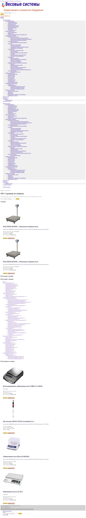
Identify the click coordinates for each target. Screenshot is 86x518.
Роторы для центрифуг (15, 60)
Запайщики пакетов (12, 85)
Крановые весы (11, 75)
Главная (2, 190)
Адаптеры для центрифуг (16, 61)
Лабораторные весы (12, 22)
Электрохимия (11, 49)
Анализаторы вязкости (13, 41)
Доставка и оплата (7, 101)
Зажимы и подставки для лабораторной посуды (21, 69)
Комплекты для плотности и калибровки (17, 94)
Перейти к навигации (5, 1)
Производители (9, 100)
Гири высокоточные (12, 32)
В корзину (5, 238)
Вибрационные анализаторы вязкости (19, 42)
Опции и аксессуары (10, 90)
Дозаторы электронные (16, 45)
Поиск (2, 14)
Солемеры (13, 53)
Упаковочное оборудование (11, 83)
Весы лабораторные (10, 21)
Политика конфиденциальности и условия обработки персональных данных (17, 509)
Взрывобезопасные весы (13, 25)
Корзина (5, 514)
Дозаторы (10, 43)
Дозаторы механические (16, 44)
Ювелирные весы (12, 24)
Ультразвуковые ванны (15, 71)
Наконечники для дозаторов (17, 48)
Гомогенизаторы (14, 66)
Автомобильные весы (12, 74)
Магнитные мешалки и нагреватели (18, 67)
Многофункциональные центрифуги (18, 59)
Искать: (2, 12)
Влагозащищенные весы (13, 26)
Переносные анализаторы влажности (19, 40)
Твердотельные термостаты (16, 68)
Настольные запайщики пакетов (17, 88)
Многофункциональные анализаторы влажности (21, 39)
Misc (4, 281)
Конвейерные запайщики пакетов (18, 86)
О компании (5, 99)
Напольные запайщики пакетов (17, 87)
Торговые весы (11, 77)
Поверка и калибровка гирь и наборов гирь (17, 34)
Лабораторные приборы (11, 35)
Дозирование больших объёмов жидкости (20, 47)
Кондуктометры (14, 51)
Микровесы (10, 28)
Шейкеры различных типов (16, 65)
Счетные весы (11, 78)
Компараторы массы (12, 27)
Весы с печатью (11, 76)
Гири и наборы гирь (10, 31)
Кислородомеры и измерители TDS (18, 54)
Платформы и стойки (12, 95)
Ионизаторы (10, 93)
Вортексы (13, 64)
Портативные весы (12, 30)
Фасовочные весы (12, 79)
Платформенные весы (13, 82)
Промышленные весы (10, 73)
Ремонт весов (6, 96)
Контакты (5, 97)
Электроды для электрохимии (17, 56)
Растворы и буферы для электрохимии (19, 52)
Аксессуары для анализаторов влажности (19, 38)
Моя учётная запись (7, 511)
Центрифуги (10, 57)
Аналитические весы (12, 23)
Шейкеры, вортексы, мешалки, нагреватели (17, 62)
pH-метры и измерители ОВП (17, 50)
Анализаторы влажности (13, 36)
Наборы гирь (11, 33)
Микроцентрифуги (15, 58)
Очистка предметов (12, 70)
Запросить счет (11, 238)
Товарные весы (11, 80)
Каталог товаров (6, 19)
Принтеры (10, 92)
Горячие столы (11, 84)
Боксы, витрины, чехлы (13, 91)
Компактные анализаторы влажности (16, 300)
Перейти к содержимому (15, 1)
